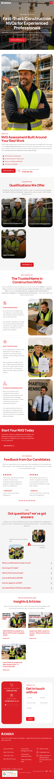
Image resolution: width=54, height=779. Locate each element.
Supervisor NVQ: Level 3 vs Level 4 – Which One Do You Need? (40, 633)
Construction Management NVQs (26, 750)
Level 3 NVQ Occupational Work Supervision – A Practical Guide (12, 664)
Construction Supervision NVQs (26, 755)
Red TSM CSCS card (9, 759)
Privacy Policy (22, 772)
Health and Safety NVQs (26, 760)
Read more (6, 638)
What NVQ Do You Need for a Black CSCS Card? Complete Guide (13, 633)
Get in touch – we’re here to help (30, 169)
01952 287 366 (11, 691)
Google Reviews (27, 468)
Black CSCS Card (9, 752)
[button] (19, 500)
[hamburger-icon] (51, 2)
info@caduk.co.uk (12, 701)
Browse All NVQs (8, 749)
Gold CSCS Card (8, 755)
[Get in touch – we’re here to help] (19, 170)
